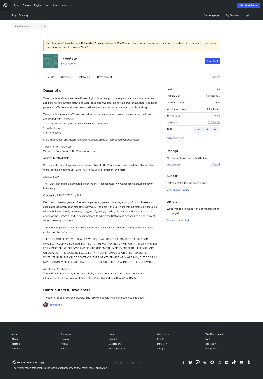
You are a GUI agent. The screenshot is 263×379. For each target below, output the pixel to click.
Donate (162, 343)
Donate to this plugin (178, 220)
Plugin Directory (20, 15)
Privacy (16, 348)
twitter (216, 129)
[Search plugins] (44, 26)
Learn (111, 334)
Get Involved (163, 334)
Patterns (65, 348)
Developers (115, 343)
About (15, 334)
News (15, 339)
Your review (173, 164)
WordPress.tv (117, 348)
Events (160, 339)
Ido (42, 363)
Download (212, 61)
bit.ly (208, 129)
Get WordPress (248, 5)
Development (104, 76)
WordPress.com (214, 334)
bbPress (210, 343)
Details (50, 76)
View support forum (178, 189)
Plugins (64, 343)
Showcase (66, 334)
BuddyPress (212, 348)
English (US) (214, 122)
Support (215, 76)
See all (216, 164)
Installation (84, 76)
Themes (65, 339)
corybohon (71, 63)
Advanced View (175, 137)
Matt (209, 339)
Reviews (66, 76)
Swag (161, 348)
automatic (199, 129)
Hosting (16, 343)
